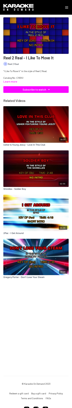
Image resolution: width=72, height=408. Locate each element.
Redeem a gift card (19, 393)
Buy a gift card (38, 393)
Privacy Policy (56, 393)
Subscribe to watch (34, 89)
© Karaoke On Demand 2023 (36, 384)
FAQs (48, 398)
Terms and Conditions (32, 398)
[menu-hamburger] (67, 7)
